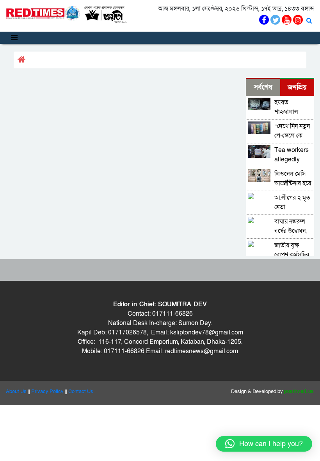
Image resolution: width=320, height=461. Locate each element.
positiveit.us (299, 391)
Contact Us (80, 391)
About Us (16, 391)
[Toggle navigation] (14, 38)
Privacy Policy (47, 391)
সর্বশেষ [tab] (263, 87)
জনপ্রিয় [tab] (297, 87)
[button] (264, 444)
